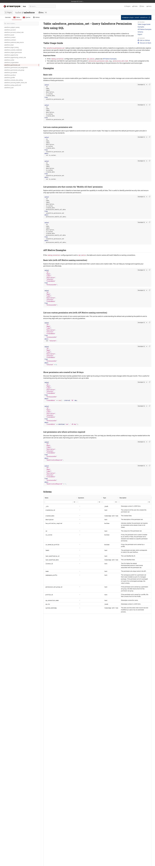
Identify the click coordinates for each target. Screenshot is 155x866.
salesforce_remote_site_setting (13, 80)
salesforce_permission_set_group (14, 70)
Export (140, 34)
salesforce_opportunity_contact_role (15, 57)
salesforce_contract (10, 40)
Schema (140, 32)
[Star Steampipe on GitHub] (42, 12)
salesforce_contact (9, 37)
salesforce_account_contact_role (14, 32)
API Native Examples (144, 29)
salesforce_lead (9, 45)
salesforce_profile (9, 77)
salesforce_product (10, 75)
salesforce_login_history (11, 47)
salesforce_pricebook (10, 72)
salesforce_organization (11, 62)
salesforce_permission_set (12, 65)
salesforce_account (10, 30)
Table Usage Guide (144, 24)
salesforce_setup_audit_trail (12, 85)
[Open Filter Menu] (74, 502)
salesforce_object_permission (13, 52)
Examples (141, 27)
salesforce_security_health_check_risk (15, 82)
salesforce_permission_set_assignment (16, 67)
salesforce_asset (9, 35)
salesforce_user (9, 87)
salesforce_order (9, 60)
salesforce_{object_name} (11, 27)
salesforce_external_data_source (14, 42)
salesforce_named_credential (13, 50)
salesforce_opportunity (11, 55)
